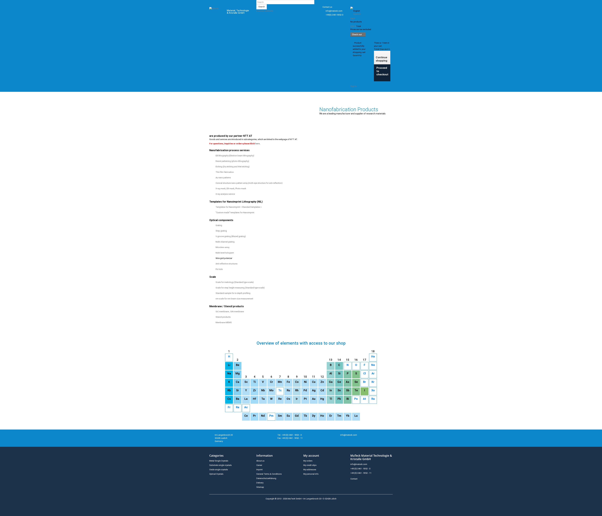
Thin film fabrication (225, 172)
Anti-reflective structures (227, 264)
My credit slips (310, 465)
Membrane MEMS (224, 322)
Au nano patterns (223, 177)
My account (311, 455)
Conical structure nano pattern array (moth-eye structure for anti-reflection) (249, 183)
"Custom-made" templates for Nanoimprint (235, 212)
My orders (307, 461)
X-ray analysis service (225, 194)
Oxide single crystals (218, 469)
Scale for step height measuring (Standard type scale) (240, 288)
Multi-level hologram (225, 253)
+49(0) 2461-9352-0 (334, 15)
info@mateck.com (334, 11)
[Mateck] (215, 12)
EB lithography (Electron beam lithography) (235, 155)
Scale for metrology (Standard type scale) (235, 282)
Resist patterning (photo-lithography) (232, 161)
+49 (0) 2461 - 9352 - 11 (360, 473)
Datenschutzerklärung (266, 478)
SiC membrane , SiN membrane (230, 311)
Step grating (221, 231)
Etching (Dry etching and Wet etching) (233, 166)
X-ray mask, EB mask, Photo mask (231, 188)
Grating (219, 225)
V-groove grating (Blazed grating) (231, 236)
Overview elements (264, 11)
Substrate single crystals (220, 465)
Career (259, 465)
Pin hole (219, 269)
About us (260, 461)
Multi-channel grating (225, 242)
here (257, 143)
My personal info (311, 474)
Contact (353, 479)
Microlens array (222, 247)
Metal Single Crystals (218, 461)
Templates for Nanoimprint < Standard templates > (239, 207)
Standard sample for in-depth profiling (233, 293)
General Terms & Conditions (269, 474)
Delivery (259, 483)
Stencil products (223, 317)
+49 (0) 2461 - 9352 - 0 (360, 468)
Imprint (259, 469)
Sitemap (260, 487)
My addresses (309, 469)
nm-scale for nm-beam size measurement (234, 298)
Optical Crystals (216, 474)
